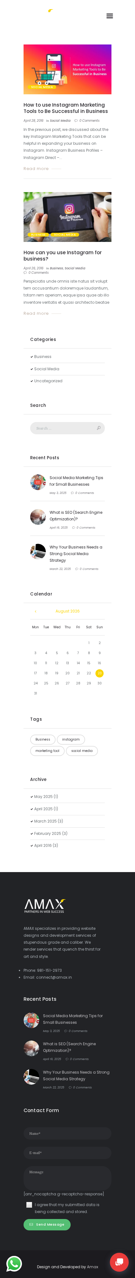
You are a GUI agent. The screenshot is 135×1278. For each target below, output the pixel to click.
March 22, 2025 (60, 569)
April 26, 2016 (33, 268)
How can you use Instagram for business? (63, 255)
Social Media (42, 87)
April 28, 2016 (33, 121)
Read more (36, 169)
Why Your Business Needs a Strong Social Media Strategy (76, 553)
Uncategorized (48, 381)
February (47, 833)
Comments (89, 121)
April (43, 809)
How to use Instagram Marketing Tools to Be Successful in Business (66, 108)
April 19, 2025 (59, 528)
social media (82, 751)
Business (38, 235)
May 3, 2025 (58, 493)
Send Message (50, 1224)
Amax (92, 1266)
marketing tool (47, 751)
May (43, 796)
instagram (71, 739)
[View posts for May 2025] (35, 611)
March (45, 821)
